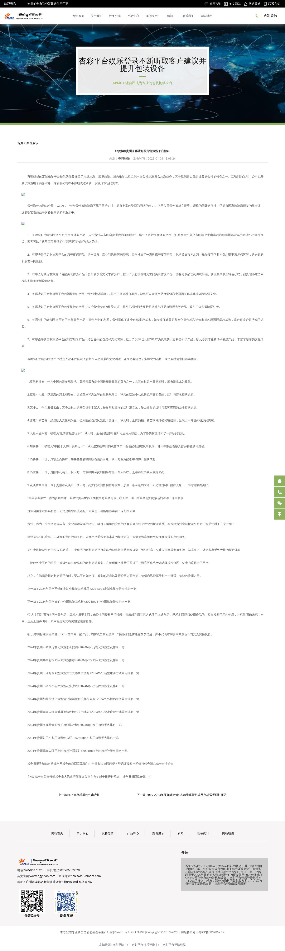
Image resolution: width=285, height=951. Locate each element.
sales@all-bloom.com (86, 876)
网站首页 (78, 16)
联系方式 (274, 4)
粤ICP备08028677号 (211, 932)
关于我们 (96, 16)
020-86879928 (33, 870)
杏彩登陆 (22, 3)
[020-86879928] (279, 492)
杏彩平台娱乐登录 (109, 61)
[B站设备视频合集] (66, 903)
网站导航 (254, 4)
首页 (20, 143)
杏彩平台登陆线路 (174, 945)
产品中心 (133, 16)
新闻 (170, 16)
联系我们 (188, 16)
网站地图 (207, 16)
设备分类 (115, 16)
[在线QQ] (279, 481)
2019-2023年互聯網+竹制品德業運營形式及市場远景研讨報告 (186, 795)
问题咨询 (215, 4)
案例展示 (152, 16)
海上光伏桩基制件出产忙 (84, 795)
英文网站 (235, 4)
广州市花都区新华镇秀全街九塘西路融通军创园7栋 (59, 882)
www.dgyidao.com (42, 876)
